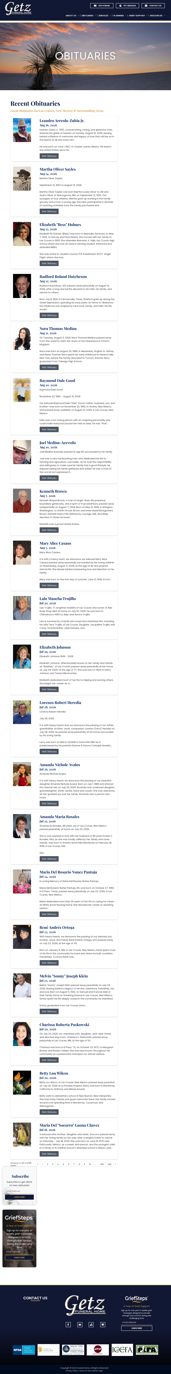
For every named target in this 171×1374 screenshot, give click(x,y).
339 (102, 1164)
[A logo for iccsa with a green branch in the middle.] (122, 1350)
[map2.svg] (91, 1324)
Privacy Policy (72, 1370)
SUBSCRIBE (19, 1197)
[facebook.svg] (68, 1324)
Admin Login (97, 1370)
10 (90, 1164)
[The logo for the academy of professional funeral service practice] (98, 1350)
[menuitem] (72, 15)
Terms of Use (85, 1370)
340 (109, 1164)
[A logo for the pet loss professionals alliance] (147, 1350)
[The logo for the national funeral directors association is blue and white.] (24, 1350)
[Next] (115, 1164)
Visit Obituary (49, 156)
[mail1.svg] (80, 1324)
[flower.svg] (103, 1324)
